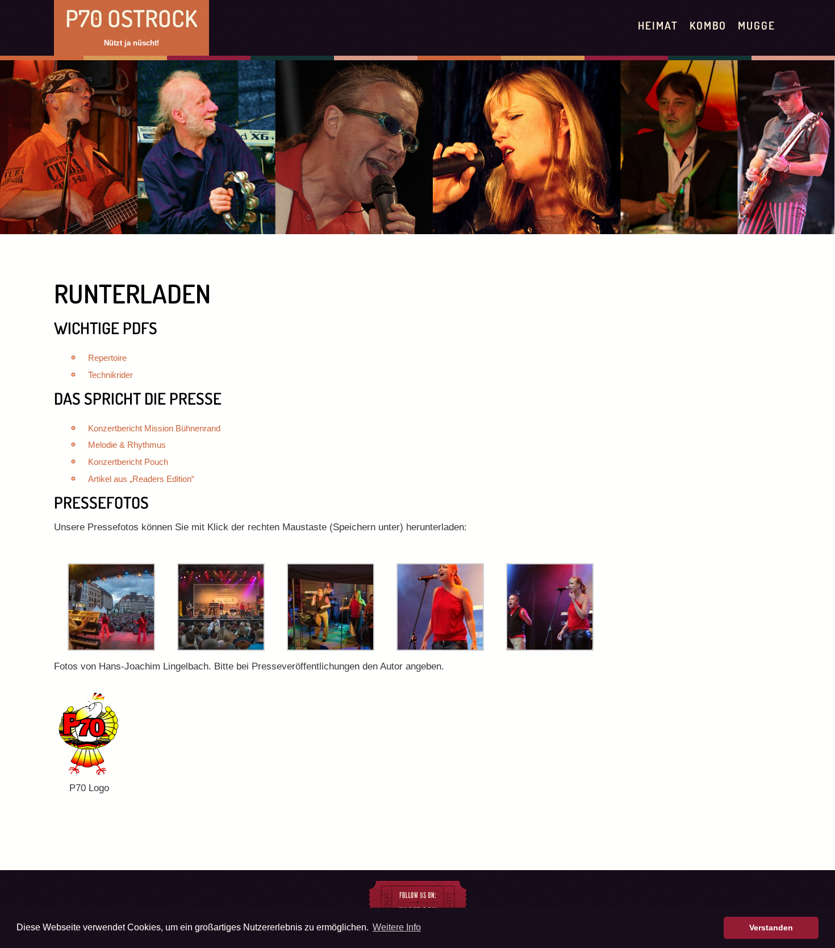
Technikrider (110, 375)
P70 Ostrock (131, 18)
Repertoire (107, 358)
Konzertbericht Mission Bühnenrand (154, 428)
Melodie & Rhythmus (127, 445)
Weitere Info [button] (397, 927)
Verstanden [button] (771, 927)
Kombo (708, 25)
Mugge (756, 25)
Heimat (658, 25)
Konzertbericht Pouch (128, 462)
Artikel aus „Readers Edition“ (141, 479)
